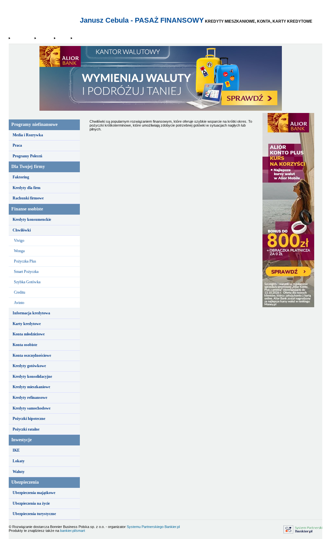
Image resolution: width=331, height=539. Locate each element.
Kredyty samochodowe (31, 408)
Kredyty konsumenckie (32, 219)
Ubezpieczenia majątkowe (34, 492)
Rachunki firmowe (28, 198)
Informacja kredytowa (31, 313)
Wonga (19, 251)
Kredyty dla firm (26, 187)
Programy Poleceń (27, 156)
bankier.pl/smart (72, 531)
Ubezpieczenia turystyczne (34, 513)
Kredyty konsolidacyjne (32, 376)
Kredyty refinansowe (30, 397)
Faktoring (21, 177)
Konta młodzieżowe (29, 334)
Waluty (19, 471)
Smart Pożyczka (26, 271)
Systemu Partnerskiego (145, 527)
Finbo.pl (63, 38)
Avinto (19, 302)
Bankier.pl (172, 527)
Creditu (19, 292)
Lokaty (19, 461)
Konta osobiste (25, 344)
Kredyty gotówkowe (29, 366)
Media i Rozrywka (28, 135)
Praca (17, 145)
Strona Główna (22, 38)
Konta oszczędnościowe (32, 355)
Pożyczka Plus (25, 261)
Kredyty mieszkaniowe (31, 387)
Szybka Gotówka (27, 282)
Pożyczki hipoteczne (29, 418)
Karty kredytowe (27, 323)
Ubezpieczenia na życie (31, 503)
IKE (16, 450)
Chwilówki (44, 38)
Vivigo (19, 240)
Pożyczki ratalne (26, 429)
